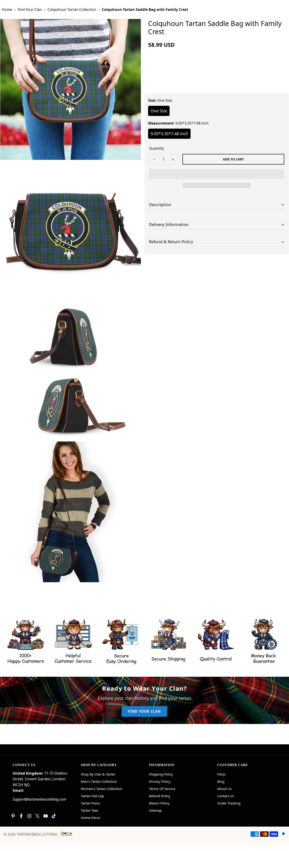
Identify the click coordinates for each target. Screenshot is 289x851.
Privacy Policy (159, 781)
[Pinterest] (13, 816)
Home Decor (90, 817)
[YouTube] (46, 816)
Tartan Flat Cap (92, 796)
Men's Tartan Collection (99, 781)
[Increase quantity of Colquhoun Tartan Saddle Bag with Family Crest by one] (173, 159)
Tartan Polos (90, 803)
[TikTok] (54, 816)
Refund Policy (159, 796)
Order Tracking (228, 803)
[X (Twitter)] (37, 816)
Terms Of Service (162, 788)
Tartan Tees (89, 810)
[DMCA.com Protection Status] (66, 833)
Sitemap (155, 810)
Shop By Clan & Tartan (98, 774)
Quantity (156, 148)
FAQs (221, 774)
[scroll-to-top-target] (280, 826)
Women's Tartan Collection (101, 788)
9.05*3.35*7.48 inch (169, 133)
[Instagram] (29, 816)
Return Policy (159, 803)
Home (7, 9)
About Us (224, 788)
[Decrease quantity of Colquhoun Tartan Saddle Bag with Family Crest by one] (154, 159)
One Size (159, 110)
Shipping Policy (161, 774)
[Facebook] (21, 816)
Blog (220, 781)
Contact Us (225, 796)
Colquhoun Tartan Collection (71, 9)
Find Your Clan (30, 9)
